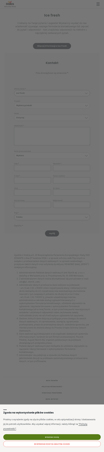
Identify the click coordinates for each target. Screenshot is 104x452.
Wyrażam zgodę (52, 437)
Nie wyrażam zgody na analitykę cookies (52, 444)
